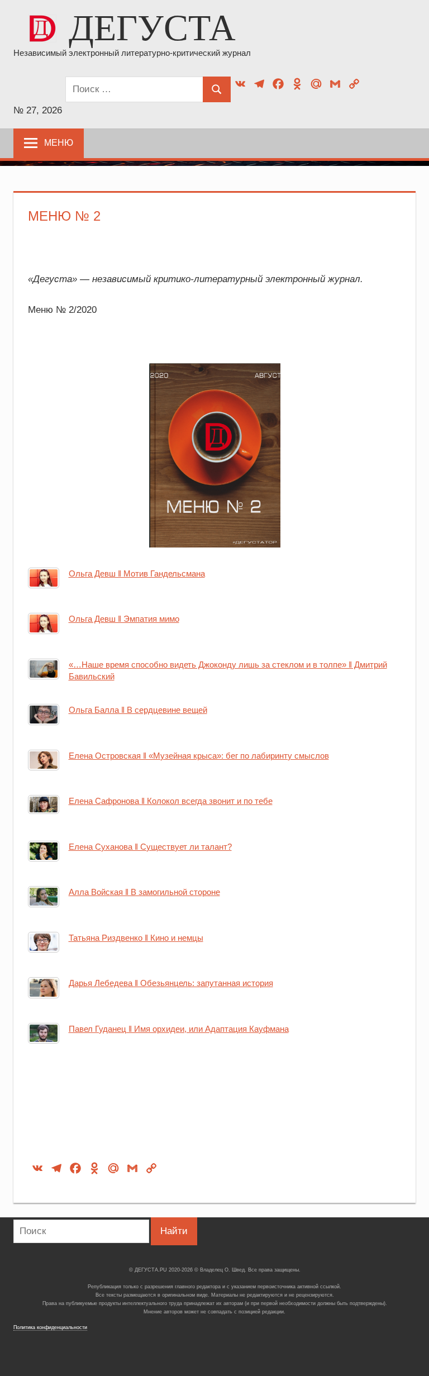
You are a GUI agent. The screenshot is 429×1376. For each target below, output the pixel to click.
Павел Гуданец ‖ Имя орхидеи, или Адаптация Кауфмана (179, 1029)
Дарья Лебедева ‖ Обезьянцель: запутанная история (171, 983)
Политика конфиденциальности (50, 1327)
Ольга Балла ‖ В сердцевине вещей (138, 710)
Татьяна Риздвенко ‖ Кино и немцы (136, 937)
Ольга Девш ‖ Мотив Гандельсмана (137, 573)
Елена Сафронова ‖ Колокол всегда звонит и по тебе (171, 801)
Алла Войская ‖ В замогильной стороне (144, 892)
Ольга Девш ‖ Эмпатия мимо (124, 618)
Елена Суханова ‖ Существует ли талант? (150, 846)
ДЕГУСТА (152, 27)
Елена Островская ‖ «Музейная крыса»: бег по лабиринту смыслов (199, 755)
